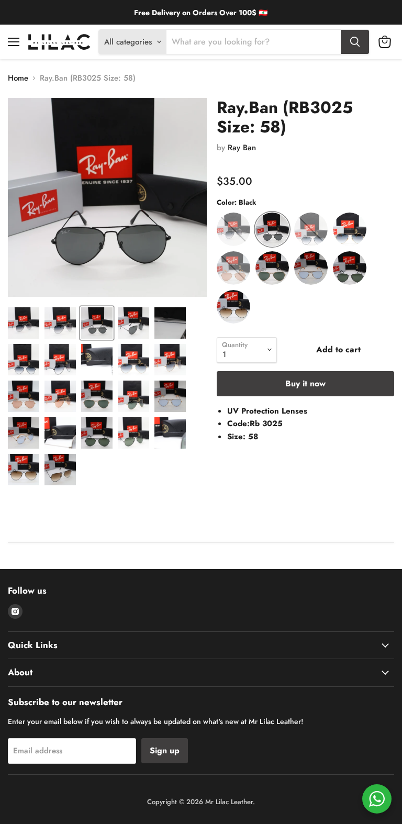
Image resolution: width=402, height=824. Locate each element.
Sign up (165, 750)
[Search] (355, 42)
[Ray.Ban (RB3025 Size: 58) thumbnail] (23, 323)
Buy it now (305, 383)
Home (18, 78)
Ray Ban (242, 147)
